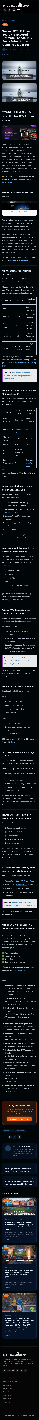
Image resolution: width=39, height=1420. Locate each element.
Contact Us (6, 1402)
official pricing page (24, 801)
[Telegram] (9, 10)
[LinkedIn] (25, 1370)
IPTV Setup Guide (8, 1385)
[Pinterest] (13, 1370)
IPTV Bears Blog (7, 1388)
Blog (9, 20)
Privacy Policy (7, 1395)
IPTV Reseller (7, 1399)
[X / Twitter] (15, 1137)
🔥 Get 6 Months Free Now (19, 1119)
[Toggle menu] (18, 10)
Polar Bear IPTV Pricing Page (22, 881)
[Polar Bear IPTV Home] (16, 4)
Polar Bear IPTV (18, 970)
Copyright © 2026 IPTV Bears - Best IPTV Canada (19, 1416)
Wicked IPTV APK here (19, 260)
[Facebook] (10, 1137)
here (13, 742)
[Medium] (17, 1370)
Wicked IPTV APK (11, 512)
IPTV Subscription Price (10, 1381)
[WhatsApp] (5, 10)
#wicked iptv (20, 1131)
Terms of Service (8, 1392)
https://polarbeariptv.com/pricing (21, 1039)
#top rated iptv (8, 1131)
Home (4, 20)
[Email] (14, 10)
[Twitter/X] (21, 1370)
